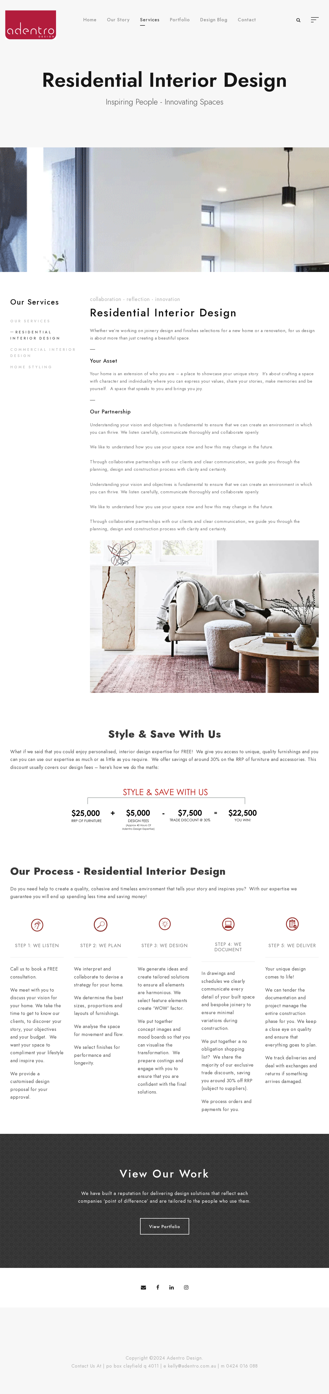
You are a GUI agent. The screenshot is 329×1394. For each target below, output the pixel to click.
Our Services (30, 321)
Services (150, 19)
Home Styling (31, 367)
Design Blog (213, 19)
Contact (247, 19)
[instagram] (186, 1287)
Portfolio (180, 19)
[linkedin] (171, 1287)
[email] (143, 1287)
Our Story (118, 19)
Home (90, 19)
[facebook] (157, 1287)
